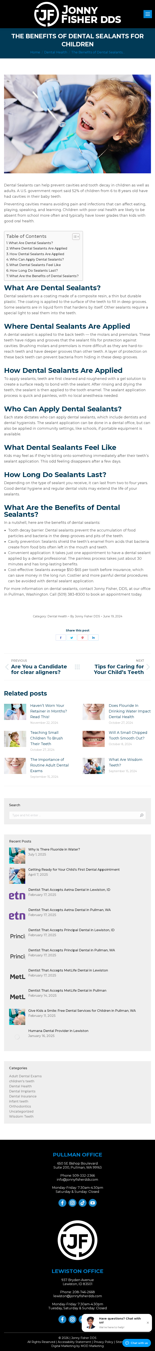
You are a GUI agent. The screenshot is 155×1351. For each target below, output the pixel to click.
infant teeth (18, 1101)
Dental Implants (22, 1091)
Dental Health (57, 616)
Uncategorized (21, 1111)
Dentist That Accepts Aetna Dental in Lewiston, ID (69, 890)
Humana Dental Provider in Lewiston (58, 1031)
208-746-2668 (83, 1292)
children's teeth (21, 1081)
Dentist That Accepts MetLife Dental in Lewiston (68, 970)
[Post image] (15, 712)
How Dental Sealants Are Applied (36, 254)
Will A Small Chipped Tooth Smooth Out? (128, 735)
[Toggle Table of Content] (74, 236)
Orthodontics (20, 1106)
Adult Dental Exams (25, 1076)
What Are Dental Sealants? (31, 243)
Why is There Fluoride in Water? (54, 849)
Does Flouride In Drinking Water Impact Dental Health (130, 711)
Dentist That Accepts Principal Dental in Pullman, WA (71, 950)
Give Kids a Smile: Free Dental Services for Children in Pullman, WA (82, 1011)
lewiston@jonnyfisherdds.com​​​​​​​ (77, 1296)
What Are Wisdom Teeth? (125, 762)
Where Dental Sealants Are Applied (38, 248)
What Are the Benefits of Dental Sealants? (44, 276)
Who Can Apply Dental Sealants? (37, 259)
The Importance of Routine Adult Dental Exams (49, 765)
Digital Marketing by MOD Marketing (77, 1346)
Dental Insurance (23, 1096)
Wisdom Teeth (21, 1116)
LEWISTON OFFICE (77, 1271)
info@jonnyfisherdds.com (77, 1179)
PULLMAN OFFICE (77, 1154)
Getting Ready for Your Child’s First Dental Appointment (74, 870)
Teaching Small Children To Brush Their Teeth (46, 738)
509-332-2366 (84, 1175)
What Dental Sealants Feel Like (35, 265)
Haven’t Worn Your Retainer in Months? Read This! (48, 711)
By (85, 616)
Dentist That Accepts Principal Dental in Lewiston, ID (71, 930)
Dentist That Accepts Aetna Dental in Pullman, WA (69, 910)
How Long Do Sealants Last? (34, 270)
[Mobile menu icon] (147, 14)
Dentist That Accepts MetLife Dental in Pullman (67, 990)
